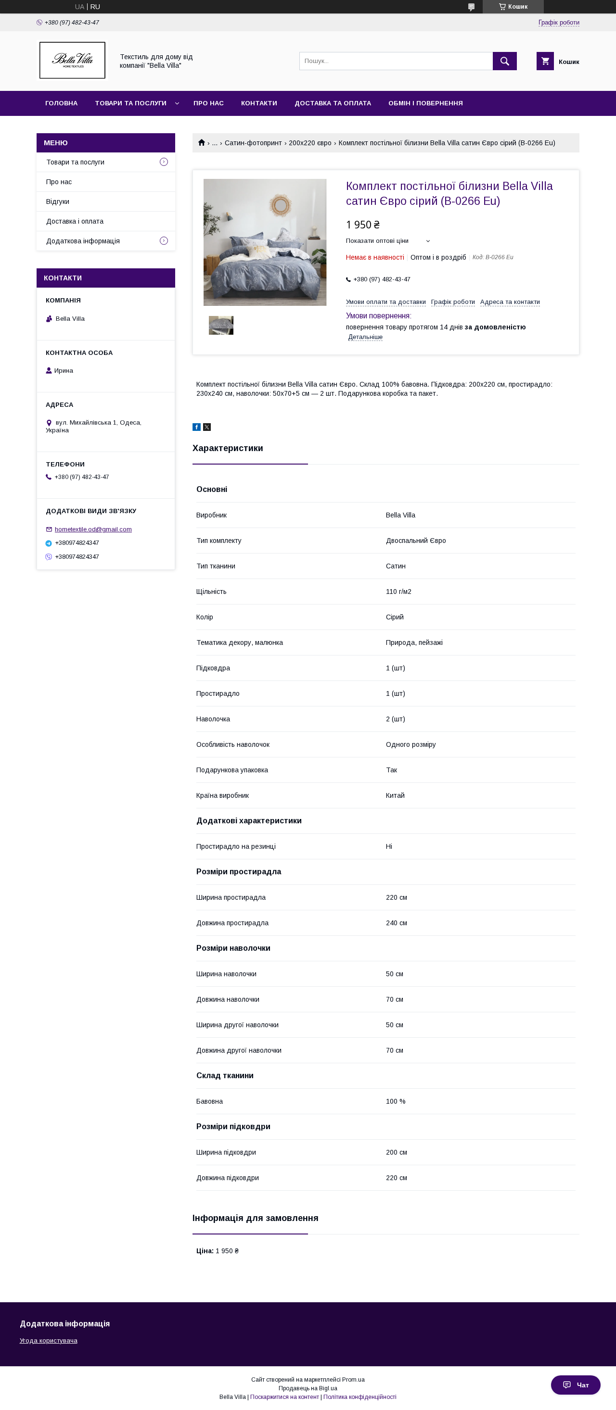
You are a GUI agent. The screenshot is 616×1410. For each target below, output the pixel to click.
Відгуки (57, 201)
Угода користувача (48, 1340)
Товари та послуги (131, 103)
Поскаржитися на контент (284, 1397)
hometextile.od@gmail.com (93, 529)
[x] (207, 428)
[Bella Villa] (72, 78)
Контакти (259, 103)
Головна (61, 103)
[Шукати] (505, 61)
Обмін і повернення (425, 103)
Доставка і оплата (74, 221)
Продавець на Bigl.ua (308, 1388)
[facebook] (196, 428)
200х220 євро (310, 143)
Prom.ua (353, 1379)
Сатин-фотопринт (253, 143)
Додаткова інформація (83, 241)
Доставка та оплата (333, 103)
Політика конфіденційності (360, 1397)
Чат (583, 1385)
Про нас (208, 103)
